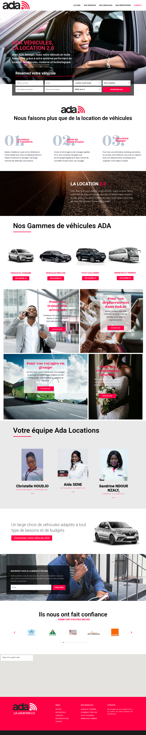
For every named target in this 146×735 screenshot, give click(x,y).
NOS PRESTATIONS (123, 5)
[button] (21, 278)
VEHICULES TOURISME (21, 273)
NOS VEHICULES (105, 5)
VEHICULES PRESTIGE (56, 273)
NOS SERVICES (90, 5)
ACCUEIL (77, 5)
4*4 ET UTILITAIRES (90, 273)
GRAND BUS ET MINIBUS (125, 273)
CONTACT (138, 5)
